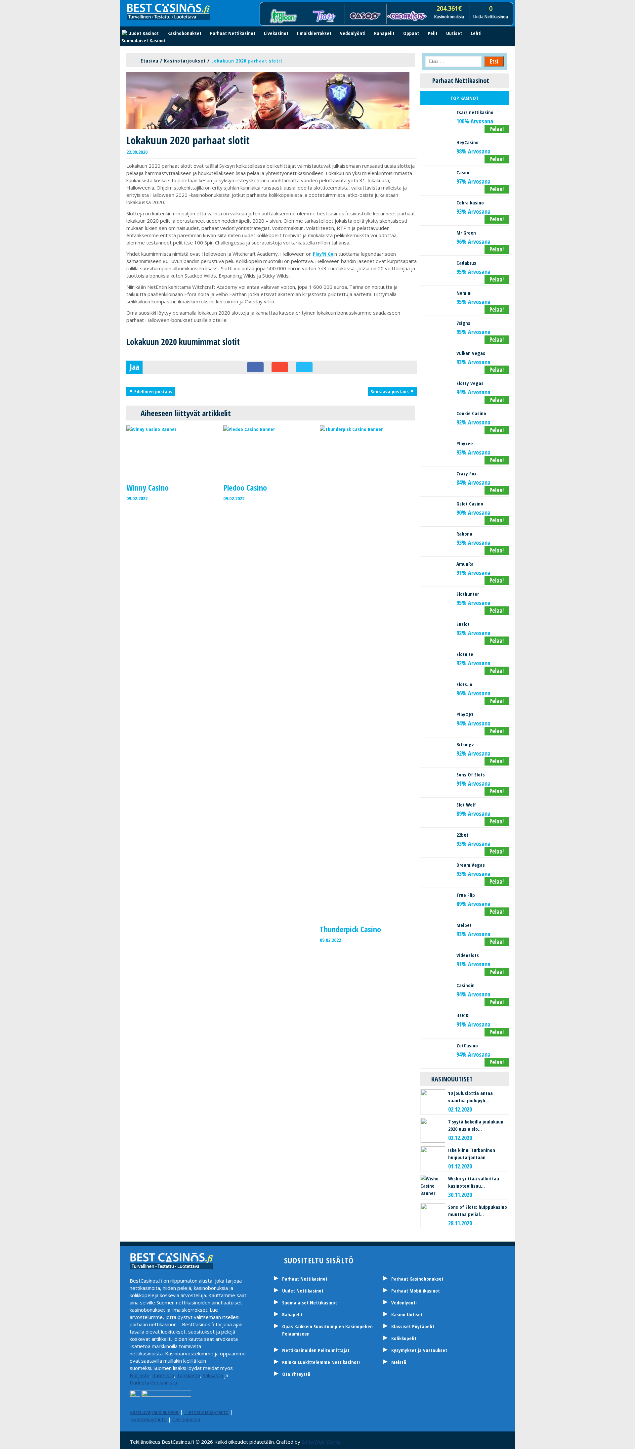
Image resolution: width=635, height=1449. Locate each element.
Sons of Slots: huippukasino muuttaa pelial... (477, 1210)
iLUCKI (463, 1015)
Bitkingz (465, 744)
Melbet (464, 925)
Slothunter (467, 594)
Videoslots (467, 955)
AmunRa (465, 563)
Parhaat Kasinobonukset (417, 1278)
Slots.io (464, 684)
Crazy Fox (466, 473)
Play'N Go (323, 253)
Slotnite (464, 654)
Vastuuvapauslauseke (154, 1412)
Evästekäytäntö (149, 1419)
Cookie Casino (471, 413)
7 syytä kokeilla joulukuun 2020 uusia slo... (475, 1125)
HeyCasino (467, 142)
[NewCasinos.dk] (378, 1413)
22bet (462, 834)
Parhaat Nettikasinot (232, 33)
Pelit (433, 33)
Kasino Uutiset (407, 1314)
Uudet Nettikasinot (302, 1290)
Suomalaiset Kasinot (144, 40)
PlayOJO (464, 714)
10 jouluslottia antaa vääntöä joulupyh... (470, 1097)
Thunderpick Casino (350, 929)
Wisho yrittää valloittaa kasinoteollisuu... (473, 1182)
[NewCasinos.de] (329, 1413)
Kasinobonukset (184, 33)
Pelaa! (496, 129)
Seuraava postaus (390, 391)
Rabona (464, 533)
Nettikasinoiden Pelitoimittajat (316, 1350)
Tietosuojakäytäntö (206, 1412)
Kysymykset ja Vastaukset (419, 1350)
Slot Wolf (466, 804)
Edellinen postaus (153, 391)
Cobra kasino (470, 202)
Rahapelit (384, 33)
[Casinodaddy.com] (362, 1413)
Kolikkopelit (403, 1338)
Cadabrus (466, 262)
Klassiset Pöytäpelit (412, 1326)
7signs (463, 323)
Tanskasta (188, 1375)
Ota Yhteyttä (296, 1374)
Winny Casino (147, 487)
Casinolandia (186, 1419)
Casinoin (465, 985)
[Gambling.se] (296, 1413)
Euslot (463, 624)
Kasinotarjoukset (185, 60)
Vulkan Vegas (470, 353)
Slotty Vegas (470, 383)
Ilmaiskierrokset (314, 33)
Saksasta (213, 1375)
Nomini (464, 292)
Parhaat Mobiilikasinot (415, 1290)
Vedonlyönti (352, 33)
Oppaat (411, 33)
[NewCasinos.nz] (279, 1413)
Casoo (462, 172)
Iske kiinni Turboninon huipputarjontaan (471, 1154)
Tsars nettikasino (474, 112)
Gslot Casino (469, 503)
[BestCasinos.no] (395, 1413)
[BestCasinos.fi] (312, 1413)
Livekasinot (276, 33)
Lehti (476, 33)
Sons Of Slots (470, 774)
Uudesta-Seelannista (153, 1382)
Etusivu (149, 60)
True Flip (465, 895)
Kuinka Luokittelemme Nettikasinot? (321, 1362)
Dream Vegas (470, 864)
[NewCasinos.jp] (345, 1413)
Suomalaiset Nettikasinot (309, 1302)
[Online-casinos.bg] (411, 1413)
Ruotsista (163, 1375)
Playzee (464, 443)
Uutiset (454, 33)
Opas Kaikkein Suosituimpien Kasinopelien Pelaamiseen (327, 1330)
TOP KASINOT (464, 98)
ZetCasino (467, 1045)
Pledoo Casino (245, 487)
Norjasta (139, 1375)
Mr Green (466, 232)
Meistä (398, 1362)
